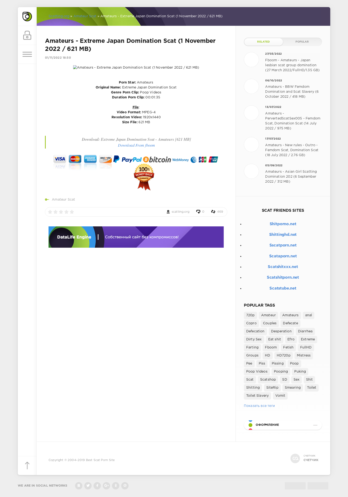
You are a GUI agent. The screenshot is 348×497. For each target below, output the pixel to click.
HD (267, 355)
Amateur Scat (63, 199)
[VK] (78, 485)
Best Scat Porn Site (100, 460)
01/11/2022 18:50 (58, 58)
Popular (302, 42)
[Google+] (106, 485)
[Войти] (27, 35)
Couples (270, 323)
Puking (300, 371)
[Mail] (125, 485)
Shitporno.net (283, 224)
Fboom (271, 347)
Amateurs (290, 315)
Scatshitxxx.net (283, 267)
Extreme (308, 339)
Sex (297, 379)
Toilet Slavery (257, 395)
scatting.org (180, 212)
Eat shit (274, 339)
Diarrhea (305, 331)
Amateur (268, 315)
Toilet (311, 387)
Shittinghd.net (283, 235)
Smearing (293, 387)
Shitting (253, 387)
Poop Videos (257, 371)
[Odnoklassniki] (115, 485)
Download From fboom (136, 145)
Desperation (281, 331)
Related (263, 42)
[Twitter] (88, 485)
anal (308, 315)
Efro (290, 339)
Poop (294, 363)
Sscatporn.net (283, 245)
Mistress (304, 355)
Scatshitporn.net (283, 277)
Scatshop (268, 379)
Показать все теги (259, 406)
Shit (309, 379)
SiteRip (272, 387)
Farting (252, 347)
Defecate (290, 323)
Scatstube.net (282, 288)
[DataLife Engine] (27, 16)
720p (250, 315)
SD (284, 379)
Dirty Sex (254, 339)
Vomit (280, 395)
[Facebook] (97, 485)
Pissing (278, 363)
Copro (251, 323)
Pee (249, 363)
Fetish (288, 347)
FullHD (306, 347)
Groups (252, 355)
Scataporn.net (283, 256)
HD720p (283, 355)
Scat (250, 379)
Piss (262, 363)
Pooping (281, 371)
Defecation (255, 331)
